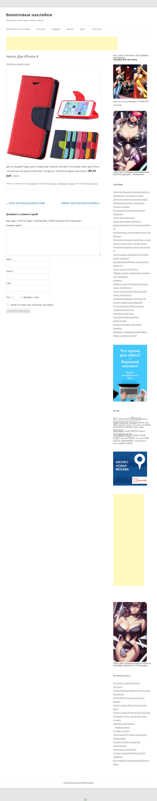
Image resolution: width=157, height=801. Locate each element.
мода (118, 430)
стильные (62, 183)
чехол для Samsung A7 (124, 217)
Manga (144, 419)
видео (141, 422)
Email (9, 271)
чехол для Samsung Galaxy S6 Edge (25, 202)
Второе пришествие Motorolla (127, 302)
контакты (97, 29)
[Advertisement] (62, 43)
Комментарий (14, 225)
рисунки (40, 29)
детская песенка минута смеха (128, 306)
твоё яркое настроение (18, 29)
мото (134, 430)
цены (82, 29)
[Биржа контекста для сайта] (130, 400)
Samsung (120, 421)
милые (128, 426)
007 (115, 418)
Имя (9, 259)
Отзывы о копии (121, 731)
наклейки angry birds (123, 313)
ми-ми (70, 29)
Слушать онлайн (121, 206)
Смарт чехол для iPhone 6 (125, 269)
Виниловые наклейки (29, 14)
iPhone (88, 183)
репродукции (119, 320)
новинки (117, 280)
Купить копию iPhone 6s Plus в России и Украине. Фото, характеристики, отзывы (131, 716)
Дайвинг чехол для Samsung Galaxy (80, 202)
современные (140, 440)
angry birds (124, 418)
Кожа (95, 183)
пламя (116, 437)
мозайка (127, 431)
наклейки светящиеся (124, 723)
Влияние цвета (122, 727)
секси (131, 437)
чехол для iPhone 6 (122, 295)
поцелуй (123, 438)
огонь (136, 434)
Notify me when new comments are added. (32, 304)
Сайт (8, 283)
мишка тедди (138, 427)
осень (142, 434)
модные (56, 29)
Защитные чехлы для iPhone (127, 221)
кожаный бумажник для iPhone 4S (129, 298)
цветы (115, 443)
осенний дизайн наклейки (126, 317)
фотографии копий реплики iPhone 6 (131, 760)
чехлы (71, 183)
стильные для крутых (123, 309)
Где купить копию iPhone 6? (126, 683)
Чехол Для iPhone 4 (122, 287)
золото (129, 425)
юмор (129, 442)
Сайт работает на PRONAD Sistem (78, 782)
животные (122, 425)
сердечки (140, 438)
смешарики (127, 440)
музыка (142, 431)
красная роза (138, 425)
